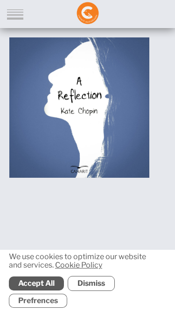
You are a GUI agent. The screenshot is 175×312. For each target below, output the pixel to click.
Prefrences (38, 300)
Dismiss (91, 283)
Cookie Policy (78, 265)
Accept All (36, 283)
